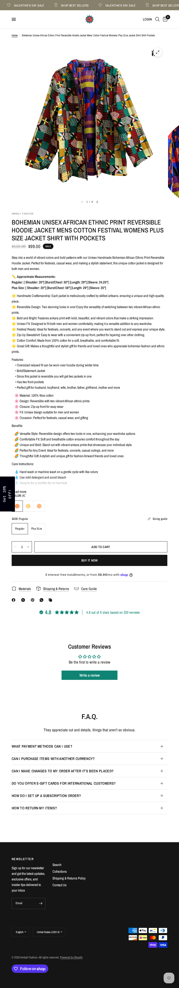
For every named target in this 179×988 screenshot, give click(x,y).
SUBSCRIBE (122, 506)
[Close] (150, 457)
